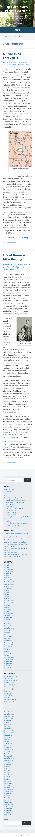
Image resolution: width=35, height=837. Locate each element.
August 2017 (8, 647)
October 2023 (8, 571)
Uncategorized (9, 699)
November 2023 (9, 569)
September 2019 (9, 615)
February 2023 (8, 580)
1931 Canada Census (10, 553)
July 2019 (7, 620)
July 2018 (7, 630)
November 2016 (9, 657)
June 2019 (7, 622)
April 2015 (7, 668)
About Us (8, 494)
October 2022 (8, 586)
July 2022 (7, 590)
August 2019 (8, 618)
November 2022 (9, 584)
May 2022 (7, 592)
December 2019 (9, 611)
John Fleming (10, 506)
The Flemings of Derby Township (17, 8)
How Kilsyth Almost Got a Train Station (16, 555)
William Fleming (11, 513)
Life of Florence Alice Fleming (14, 257)
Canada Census (8, 678)
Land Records (8, 685)
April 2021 (7, 599)
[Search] (27, 480)
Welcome (8, 492)
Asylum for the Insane (21, 266)
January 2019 (8, 626)
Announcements (9, 676)
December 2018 (9, 628)
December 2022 (9, 582)
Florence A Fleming (8, 269)
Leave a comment (10, 243)
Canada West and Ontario (13, 525)
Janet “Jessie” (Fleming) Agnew (15, 502)
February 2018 (8, 639)
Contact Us (7, 496)
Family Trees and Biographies (13, 498)
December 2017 (9, 641)
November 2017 (9, 643)
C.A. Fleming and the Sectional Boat (15, 542)
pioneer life (8, 689)
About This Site (9, 490)
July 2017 (7, 649)
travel (6, 697)
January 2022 (8, 595)
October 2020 (8, 603)
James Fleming (10, 504)
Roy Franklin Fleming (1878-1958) (19, 517)
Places (14, 64)
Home (5, 36)
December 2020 (9, 601)
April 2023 (7, 578)
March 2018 (8, 636)
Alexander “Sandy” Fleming (14, 508)
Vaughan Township (25, 64)
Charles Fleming (11, 515)
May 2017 (7, 651)
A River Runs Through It (12, 56)
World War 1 (8, 702)
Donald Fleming (7, 268)
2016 (11, 36)
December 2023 (9, 567)
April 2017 (7, 653)
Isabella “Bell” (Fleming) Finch (15, 500)
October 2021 (8, 597)
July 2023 (7, 576)
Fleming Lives (8, 683)
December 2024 (9, 565)
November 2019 (9, 613)
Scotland (8, 521)
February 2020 (8, 609)
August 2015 (8, 664)
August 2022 (8, 588)
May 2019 (7, 624)
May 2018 (7, 632)
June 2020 (7, 605)
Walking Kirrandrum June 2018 (18, 523)
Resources (7, 519)
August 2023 (8, 574)
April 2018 (7, 634)
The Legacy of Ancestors (12, 557)
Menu (17, 30)
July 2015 (7, 666)
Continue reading (23, 238)
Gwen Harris (23, 62)
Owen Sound (8, 687)
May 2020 (7, 607)
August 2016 (8, 662)
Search (6, 820)
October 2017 (8, 645)
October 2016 (8, 660)
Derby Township (9, 681)
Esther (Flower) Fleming (20, 268)
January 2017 (8, 655)
